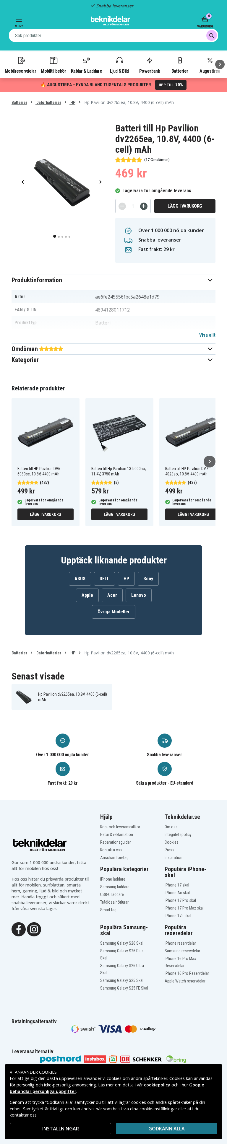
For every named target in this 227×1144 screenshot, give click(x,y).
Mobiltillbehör (53, 71)
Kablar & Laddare (86, 71)
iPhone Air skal (177, 892)
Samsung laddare (114, 886)
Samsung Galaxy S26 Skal (121, 943)
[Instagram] (34, 928)
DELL (104, 578)
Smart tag (108, 909)
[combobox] (113, 35)
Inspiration (173, 857)
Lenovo (138, 595)
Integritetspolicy (178, 834)
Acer (112, 595)
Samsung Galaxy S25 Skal (121, 980)
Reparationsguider (115, 842)
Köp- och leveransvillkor (120, 826)
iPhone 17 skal (177, 885)
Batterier (179, 71)
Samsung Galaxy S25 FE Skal (124, 988)
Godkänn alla (166, 1128)
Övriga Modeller (114, 612)
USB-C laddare (112, 894)
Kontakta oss (111, 850)
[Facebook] (19, 928)
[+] (143, 206)
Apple (87, 595)
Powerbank (149, 71)
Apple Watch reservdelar (185, 981)
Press (169, 850)
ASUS (79, 578)
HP (72, 102)
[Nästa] (220, 64)
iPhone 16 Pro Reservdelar (187, 973)
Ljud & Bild (119, 71)
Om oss (171, 826)
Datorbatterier (48, 102)
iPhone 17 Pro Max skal (184, 908)
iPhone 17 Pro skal (180, 900)
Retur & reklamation (116, 834)
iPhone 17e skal (178, 915)
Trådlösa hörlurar (114, 902)
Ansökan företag (114, 857)
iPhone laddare (112, 879)
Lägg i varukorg (185, 206)
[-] (122, 206)
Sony (148, 578)
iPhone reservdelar (180, 943)
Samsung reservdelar (182, 951)
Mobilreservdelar (20, 71)
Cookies (172, 842)
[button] (113, 280)
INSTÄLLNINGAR (60, 1128)
